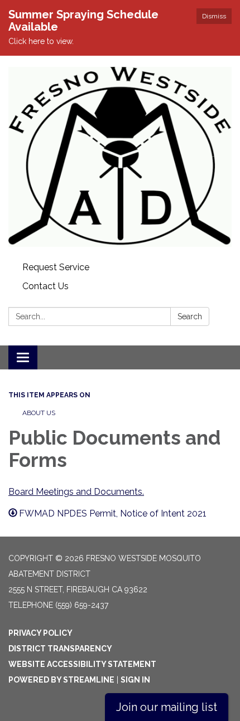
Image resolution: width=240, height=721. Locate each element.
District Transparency (60, 648)
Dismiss (214, 16)
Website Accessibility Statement (82, 664)
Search (189, 316)
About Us (38, 413)
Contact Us (45, 286)
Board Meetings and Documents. (76, 491)
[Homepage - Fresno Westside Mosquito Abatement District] (120, 157)
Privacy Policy (40, 633)
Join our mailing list (166, 707)
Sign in (135, 679)
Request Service (55, 267)
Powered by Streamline (61, 679)
